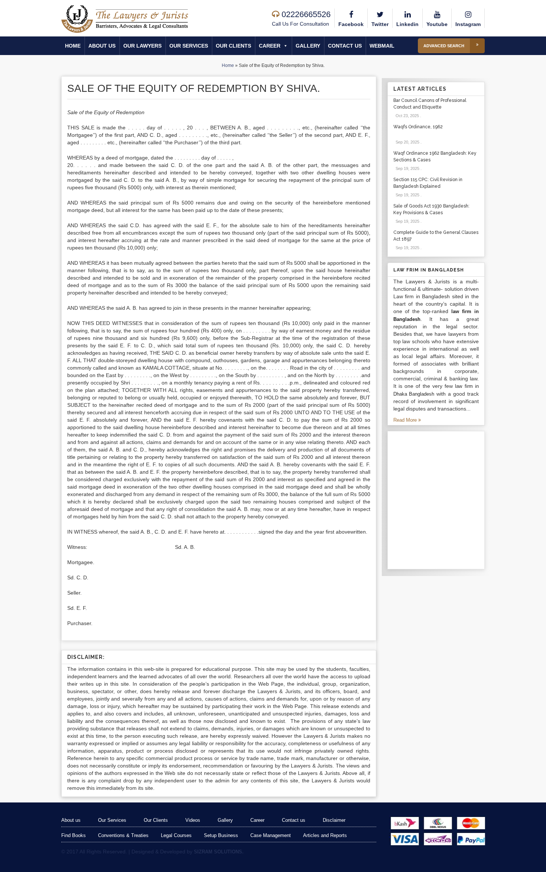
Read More (405, 420)
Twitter (380, 24)
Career (269, 46)
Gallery (308, 46)
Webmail (382, 46)
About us (102, 46)
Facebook (351, 24)
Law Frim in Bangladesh (428, 270)
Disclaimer (334, 820)
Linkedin (407, 24)
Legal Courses (176, 835)
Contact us (345, 46)
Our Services (188, 46)
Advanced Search (443, 46)
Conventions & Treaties (123, 835)
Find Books (73, 835)
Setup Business (221, 835)
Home (73, 46)
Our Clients (233, 46)
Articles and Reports (325, 835)
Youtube (437, 24)
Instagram (468, 24)
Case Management (270, 835)
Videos (192, 820)
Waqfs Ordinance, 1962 (418, 126)
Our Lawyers (142, 46)
